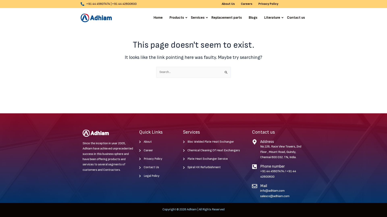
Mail (263, 185)
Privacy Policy (268, 4)
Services (198, 17)
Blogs (253, 17)
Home (158, 17)
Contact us (296, 17)
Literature (272, 17)
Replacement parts (226, 17)
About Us (228, 4)
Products (177, 17)
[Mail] (254, 186)
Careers (246, 4)
